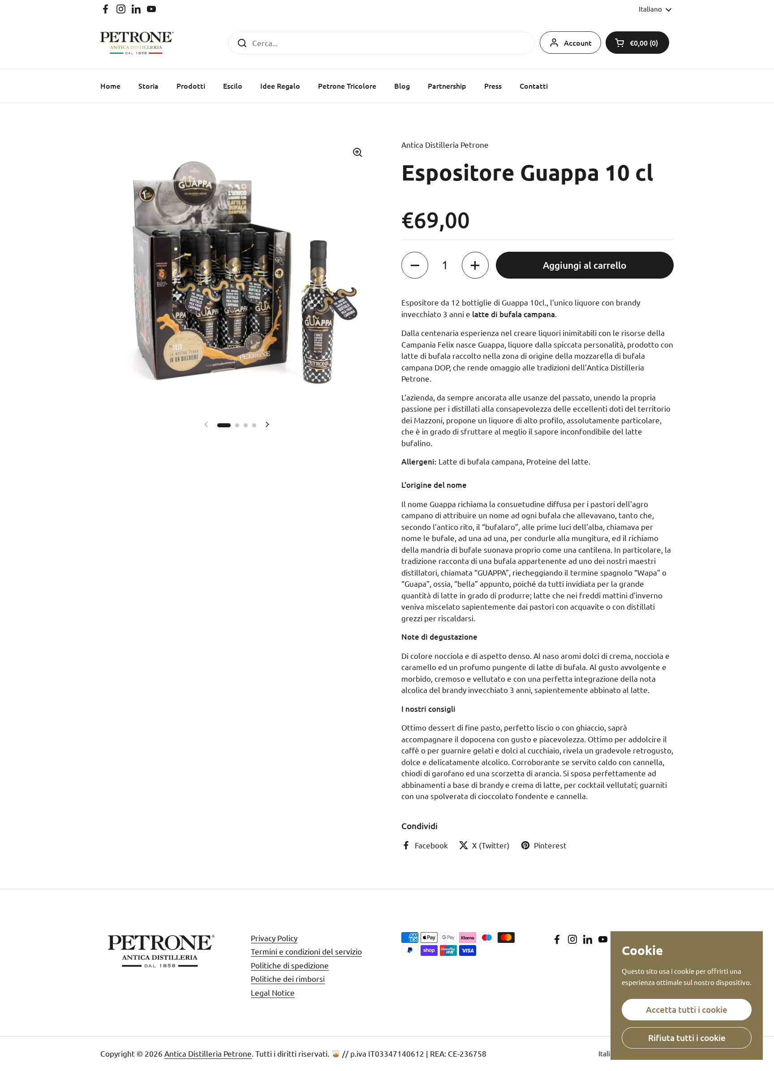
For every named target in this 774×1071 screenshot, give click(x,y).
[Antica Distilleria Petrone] (137, 43)
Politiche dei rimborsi (288, 978)
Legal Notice (273, 992)
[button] (637, 42)
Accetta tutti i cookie (686, 1009)
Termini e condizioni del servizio (306, 951)
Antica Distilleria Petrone (208, 1053)
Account (578, 42)
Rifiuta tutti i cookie (687, 1037)
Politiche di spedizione (290, 965)
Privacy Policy (274, 937)
